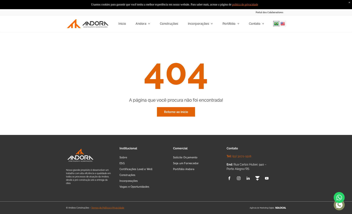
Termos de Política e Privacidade (107, 207)
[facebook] (229, 179)
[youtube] (267, 179)
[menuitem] (269, 12)
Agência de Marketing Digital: (262, 208)
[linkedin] (248, 179)
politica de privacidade (245, 4)
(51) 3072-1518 (241, 156)
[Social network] (257, 179)
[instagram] (238, 179)
